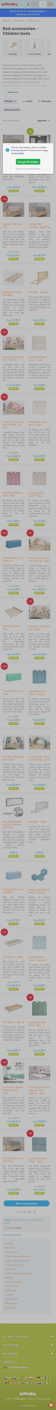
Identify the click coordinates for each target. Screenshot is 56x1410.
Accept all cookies (28, 162)
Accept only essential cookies (28, 168)
